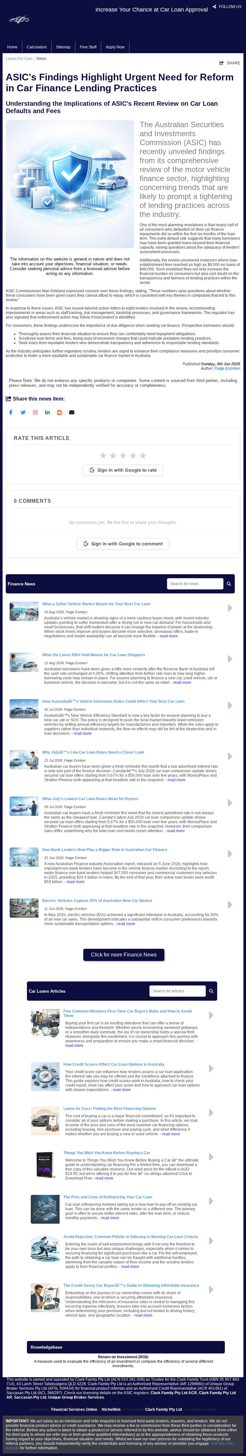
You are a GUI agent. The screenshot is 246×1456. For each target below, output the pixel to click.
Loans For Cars (19, 58)
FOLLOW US (227, 6)
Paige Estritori (227, 368)
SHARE (229, 63)
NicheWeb (111, 1409)
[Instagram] (35, 412)
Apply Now (115, 47)
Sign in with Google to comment (127, 543)
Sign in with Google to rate (127, 470)
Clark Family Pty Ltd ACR (174, 1393)
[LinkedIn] (47, 412)
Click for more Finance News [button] (124, 954)
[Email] (72, 412)
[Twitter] (23, 412)
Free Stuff (88, 47)
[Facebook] (11, 412)
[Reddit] (59, 412)
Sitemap (63, 47)
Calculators (37, 47)
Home (12, 47)
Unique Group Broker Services (76, 1397)
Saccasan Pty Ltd (30, 1397)
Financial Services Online (74, 1409)
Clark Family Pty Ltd (163, 1409)
